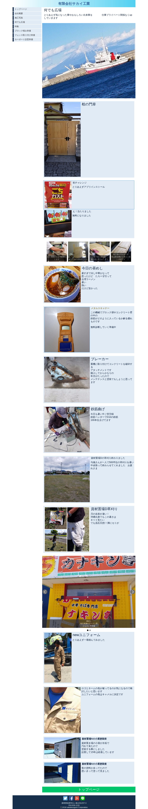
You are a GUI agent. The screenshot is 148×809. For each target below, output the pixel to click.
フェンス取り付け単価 (25, 35)
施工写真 (19, 18)
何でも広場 (20, 22)
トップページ (21, 9)
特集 (17, 26)
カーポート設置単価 (24, 39)
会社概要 (19, 13)
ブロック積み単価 (23, 31)
